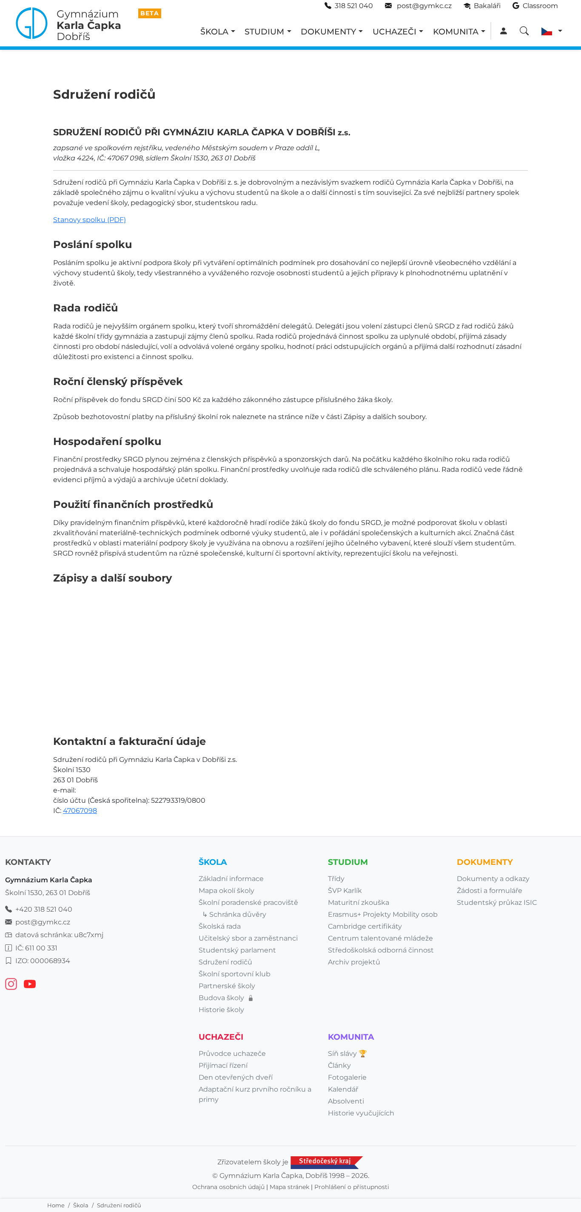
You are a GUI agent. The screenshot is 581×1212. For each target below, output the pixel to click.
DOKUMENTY (328, 31)
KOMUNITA (455, 31)
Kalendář (343, 1089)
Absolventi (346, 1101)
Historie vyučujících (361, 1113)
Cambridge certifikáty (365, 926)
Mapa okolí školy (226, 891)
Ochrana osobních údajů (228, 1187)
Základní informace (231, 879)
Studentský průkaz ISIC (497, 902)
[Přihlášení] (503, 31)
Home (56, 1205)
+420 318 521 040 (43, 909)
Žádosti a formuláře (489, 891)
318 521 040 (354, 6)
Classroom (539, 6)
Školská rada (220, 926)
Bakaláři (486, 6)
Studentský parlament (237, 950)
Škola (80, 1205)
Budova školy (222, 998)
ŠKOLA (214, 31)
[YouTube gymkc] (30, 984)
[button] (552, 31)
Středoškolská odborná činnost (381, 950)
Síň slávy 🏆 (347, 1053)
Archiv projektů (354, 962)
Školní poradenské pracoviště (248, 902)
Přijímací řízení (223, 1065)
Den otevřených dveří (236, 1077)
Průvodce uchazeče (232, 1053)
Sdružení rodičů (225, 962)
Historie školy (221, 1010)
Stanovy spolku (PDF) (89, 220)
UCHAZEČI (394, 31)
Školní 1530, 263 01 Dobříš (47, 893)
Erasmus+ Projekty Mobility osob (383, 914)
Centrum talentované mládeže (380, 938)
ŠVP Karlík (345, 891)
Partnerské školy (227, 986)
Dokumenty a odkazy (493, 879)
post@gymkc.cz (423, 6)
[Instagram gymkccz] (11, 984)
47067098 (80, 811)
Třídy (336, 879)
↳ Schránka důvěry (234, 914)
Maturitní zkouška (358, 902)
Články (339, 1065)
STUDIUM (264, 31)
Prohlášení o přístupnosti (351, 1187)
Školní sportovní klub (235, 974)
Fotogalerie (347, 1077)
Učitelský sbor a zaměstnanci (248, 938)
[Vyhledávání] (524, 31)
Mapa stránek (289, 1187)
